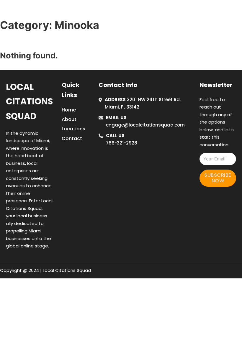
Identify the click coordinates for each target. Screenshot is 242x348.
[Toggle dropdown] (238, 11)
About (69, 119)
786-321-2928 (121, 143)
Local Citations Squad (29, 101)
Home (171, 11)
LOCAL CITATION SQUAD (54, 11)
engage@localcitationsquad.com (145, 125)
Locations (198, 11)
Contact (72, 138)
